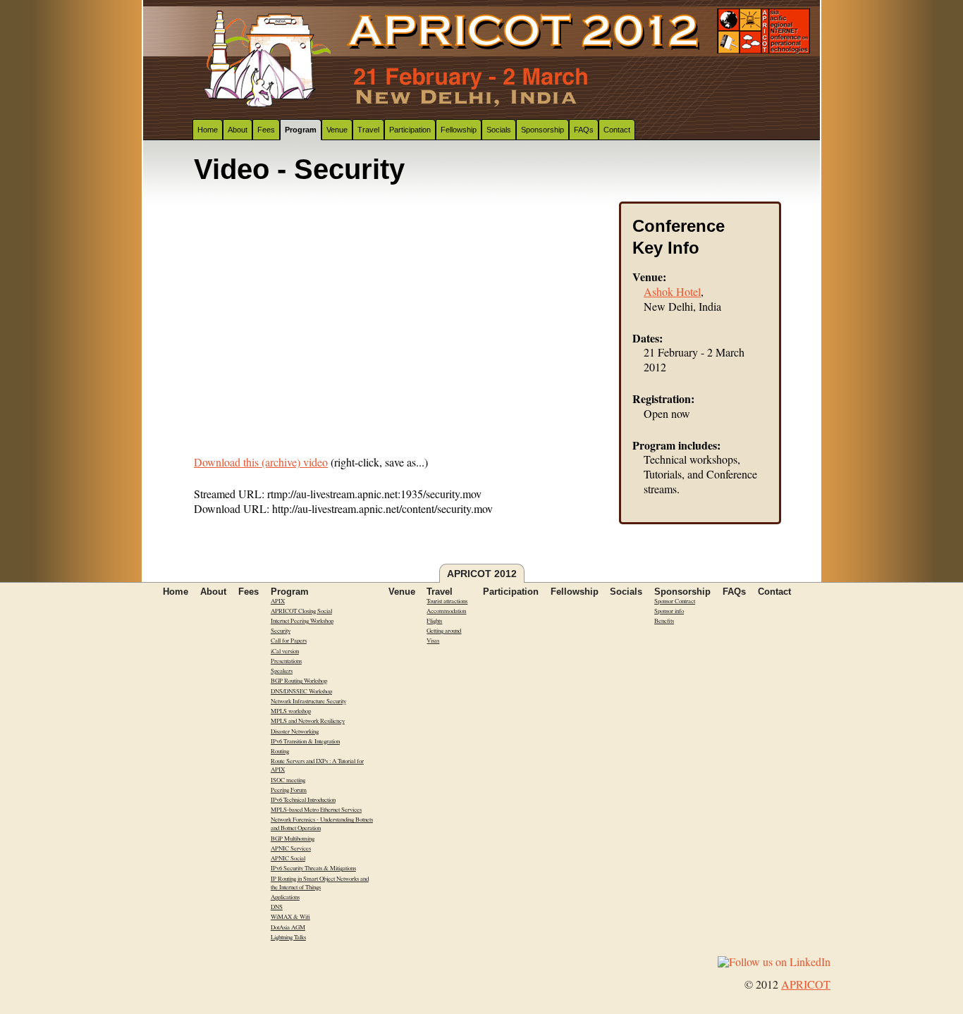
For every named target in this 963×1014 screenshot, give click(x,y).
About (237, 129)
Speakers (282, 671)
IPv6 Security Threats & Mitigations (313, 868)
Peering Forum (289, 790)
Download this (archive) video (261, 462)
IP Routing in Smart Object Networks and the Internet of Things (320, 882)
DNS (277, 907)
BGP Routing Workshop (299, 680)
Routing (280, 751)
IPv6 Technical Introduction (303, 800)
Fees (266, 129)
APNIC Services (291, 848)
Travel (368, 129)
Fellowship (459, 129)
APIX (278, 601)
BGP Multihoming (292, 838)
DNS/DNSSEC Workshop (301, 691)
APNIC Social (288, 858)
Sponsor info (669, 611)
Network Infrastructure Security (308, 701)
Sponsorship (542, 129)
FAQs (584, 129)
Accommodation (446, 611)
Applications (285, 897)
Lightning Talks (288, 937)
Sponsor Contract (674, 601)
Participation (410, 129)
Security (280, 630)
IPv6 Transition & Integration (305, 741)
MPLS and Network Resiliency (308, 721)
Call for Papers (289, 640)
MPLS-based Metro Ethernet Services (316, 809)
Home (207, 129)
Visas (433, 640)
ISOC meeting (288, 780)
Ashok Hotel (672, 291)
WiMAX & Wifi (290, 917)
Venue (337, 129)
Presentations (286, 661)
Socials (498, 129)
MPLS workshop (291, 711)
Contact (616, 129)
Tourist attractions (447, 601)
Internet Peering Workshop (302, 621)
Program (301, 129)
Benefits (664, 621)
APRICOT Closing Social (301, 611)
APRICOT (805, 984)
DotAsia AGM (288, 927)
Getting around (444, 630)
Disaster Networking (295, 731)
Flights (434, 621)
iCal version (285, 651)
